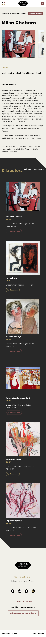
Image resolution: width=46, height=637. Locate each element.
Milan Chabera (21, 13)
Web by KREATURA (9, 633)
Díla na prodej (35, 14)
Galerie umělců (11, 13)
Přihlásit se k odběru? (23, 613)
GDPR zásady (38, 633)
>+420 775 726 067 (23, 601)
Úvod (3, 13)
